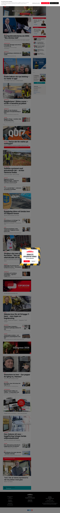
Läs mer (5, 4)
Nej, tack (33, 261)
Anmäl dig (26, 261)
